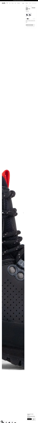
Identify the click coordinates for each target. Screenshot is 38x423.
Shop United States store (29, 419)
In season (23, 3)
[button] (2, 421)
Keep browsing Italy (34, 419)
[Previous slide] (2, 212)
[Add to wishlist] (34, 25)
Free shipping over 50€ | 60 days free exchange (18, 0)
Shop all (7, 3)
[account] (34, 3)
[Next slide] (23, 212)
